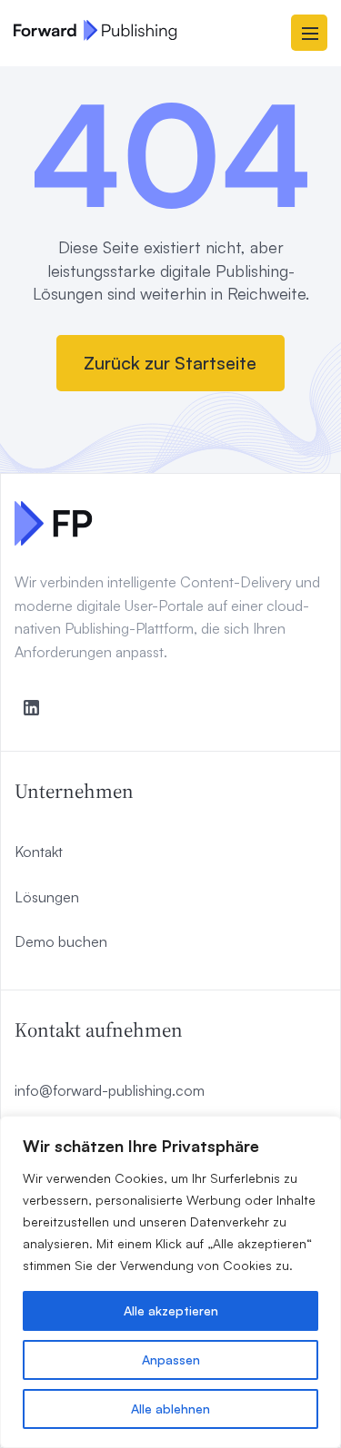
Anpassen (171, 1359)
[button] (309, 33)
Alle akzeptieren (171, 1310)
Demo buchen (61, 941)
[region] (170, 1282)
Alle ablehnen (170, 1408)
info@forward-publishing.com (110, 1090)
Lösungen (47, 897)
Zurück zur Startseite (170, 362)
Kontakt (39, 851)
